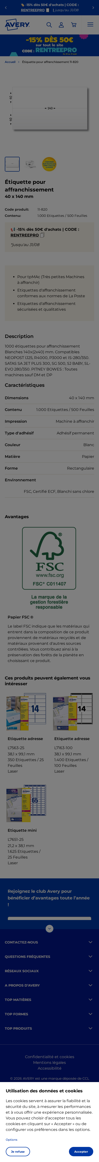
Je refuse (18, 1151)
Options (11, 1139)
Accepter (81, 1151)
